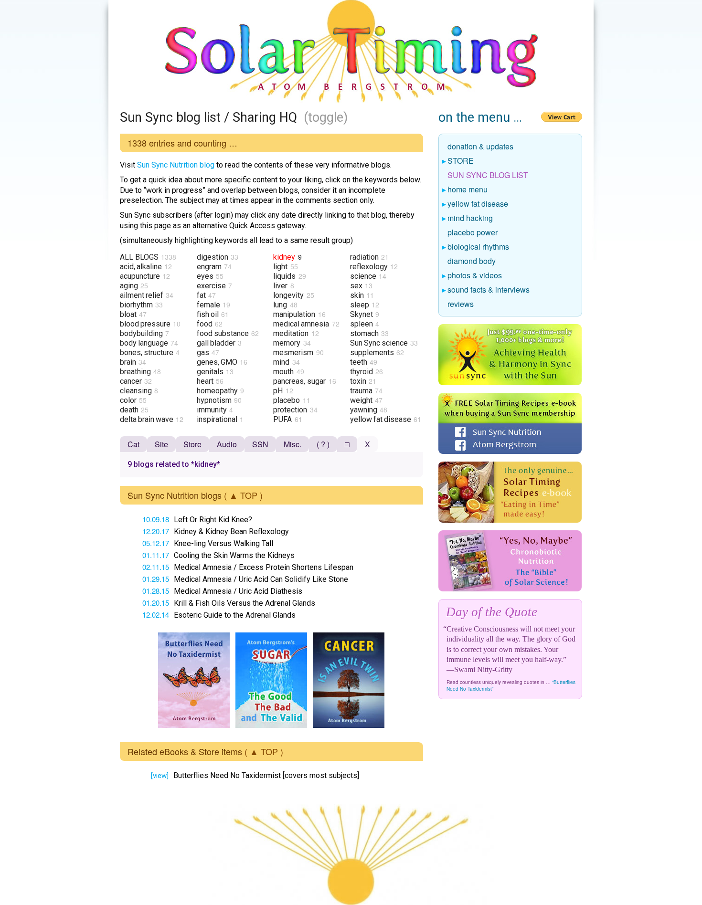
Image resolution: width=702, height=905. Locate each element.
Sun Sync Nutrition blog (175, 164)
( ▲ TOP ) (243, 495)
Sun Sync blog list (488, 175)
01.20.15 (155, 603)
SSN (260, 444)
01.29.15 (155, 579)
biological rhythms (478, 247)
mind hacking (470, 218)
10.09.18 (155, 519)
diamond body (472, 261)
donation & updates (480, 147)
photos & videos (475, 276)
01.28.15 (155, 591)
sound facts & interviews (489, 290)
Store (192, 444)
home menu (468, 190)
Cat (133, 444)
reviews (461, 304)
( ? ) (323, 444)
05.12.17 (155, 543)
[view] (160, 775)
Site (161, 444)
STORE (461, 161)
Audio (227, 444)
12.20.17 (155, 531)
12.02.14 (155, 615)
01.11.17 (155, 555)
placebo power (473, 233)
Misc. (292, 444)
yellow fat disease (478, 204)
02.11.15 (155, 567)
